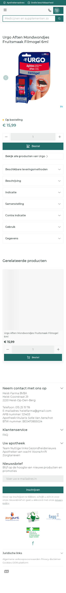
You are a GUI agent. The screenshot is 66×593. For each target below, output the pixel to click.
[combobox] (29, 18)
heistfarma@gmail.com (35, 410)
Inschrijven (33, 489)
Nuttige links (19, 448)
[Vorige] (5, 77)
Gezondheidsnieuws (42, 448)
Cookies (7, 562)
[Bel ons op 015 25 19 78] (49, 10)
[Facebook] (33, 543)
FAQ (5, 434)
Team (6, 448)
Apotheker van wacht (17, 451)
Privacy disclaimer (51, 559)
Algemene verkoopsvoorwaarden (21, 559)
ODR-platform (20, 562)
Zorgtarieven (11, 455)
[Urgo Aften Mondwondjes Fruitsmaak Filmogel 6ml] (33, 300)
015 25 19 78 (22, 407)
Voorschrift (39, 451)
